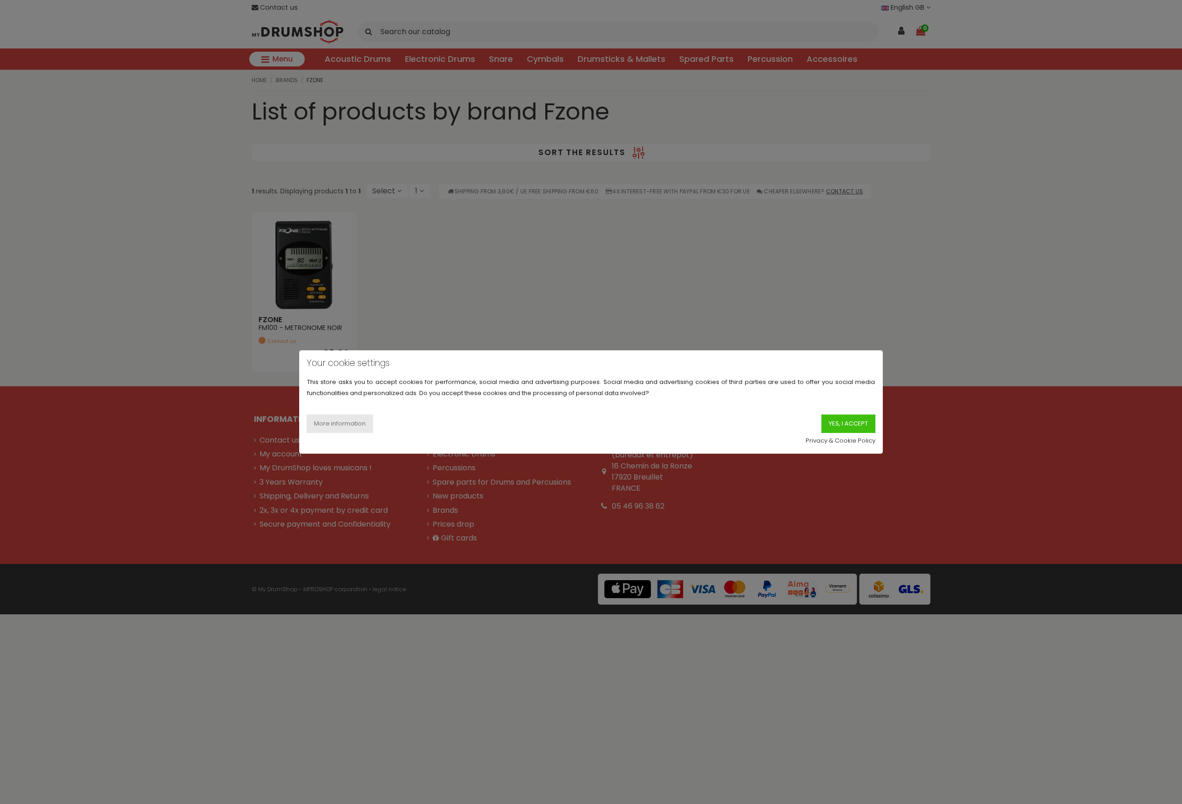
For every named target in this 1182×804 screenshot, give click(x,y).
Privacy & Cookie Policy (840, 440)
